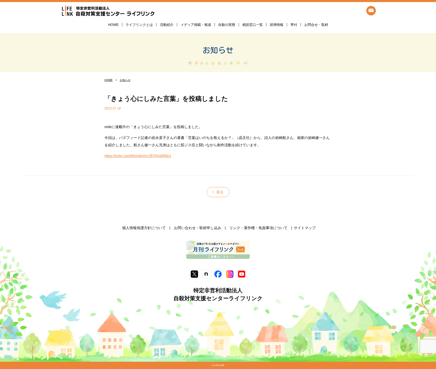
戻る (219, 192)
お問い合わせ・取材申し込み (197, 228)
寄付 (293, 24)
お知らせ (218, 50)
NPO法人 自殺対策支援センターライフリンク (108, 11)
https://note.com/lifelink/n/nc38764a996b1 (137, 156)
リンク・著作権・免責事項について (258, 228)
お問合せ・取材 (316, 24)
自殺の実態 (226, 24)
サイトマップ (305, 228)
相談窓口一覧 (252, 24)
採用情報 (276, 24)
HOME (113, 24)
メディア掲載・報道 (196, 24)
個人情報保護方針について (144, 228)
